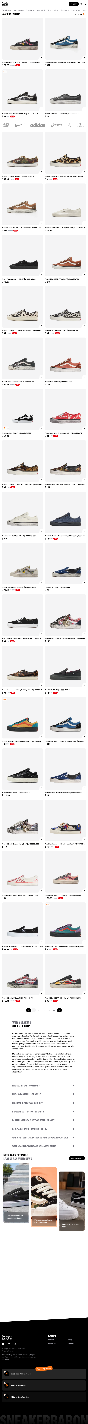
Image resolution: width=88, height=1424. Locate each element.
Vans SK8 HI (41, 10)
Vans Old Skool (6, 10)
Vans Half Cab (75, 10)
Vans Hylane (65, 10)
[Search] (81, 4)
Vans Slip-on (30, 10)
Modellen (51, 1343)
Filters (80, 14)
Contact (71, 1343)
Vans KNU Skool (53, 10)
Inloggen (74, 4)
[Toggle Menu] (85, 4)
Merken (51, 1340)
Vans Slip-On (68, 1061)
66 (54, 1010)
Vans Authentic (19, 10)
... (49, 1010)
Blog (70, 1340)
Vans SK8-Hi (55, 1061)
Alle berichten (76, 1158)
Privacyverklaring (7, 1351)
